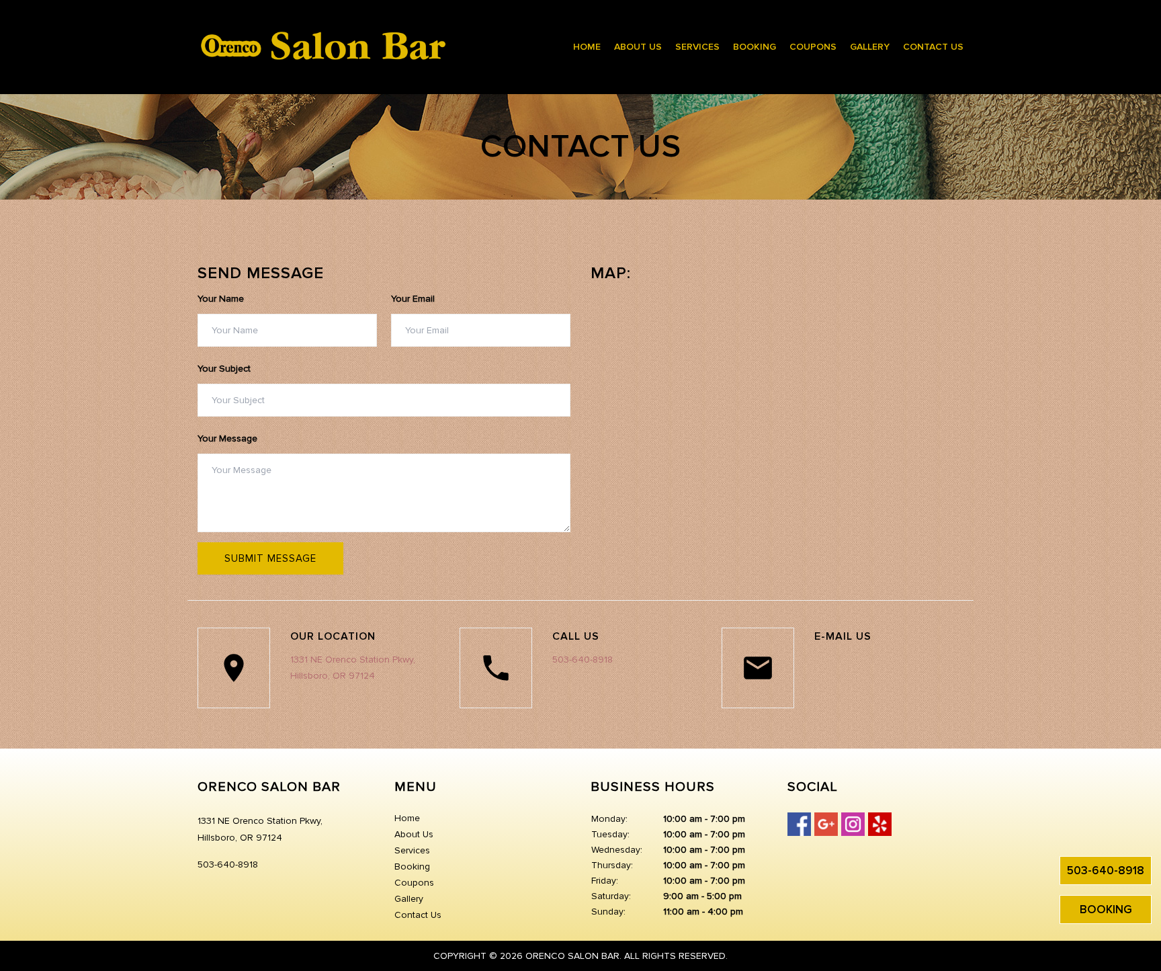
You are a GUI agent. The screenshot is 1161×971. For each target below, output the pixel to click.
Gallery (870, 46)
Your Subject (224, 368)
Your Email (413, 298)
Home (587, 46)
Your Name (221, 298)
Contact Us (933, 46)
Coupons (812, 46)
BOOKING (1106, 909)
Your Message (227, 438)
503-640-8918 (1105, 870)
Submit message (270, 558)
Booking (754, 46)
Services (697, 46)
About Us (638, 46)
